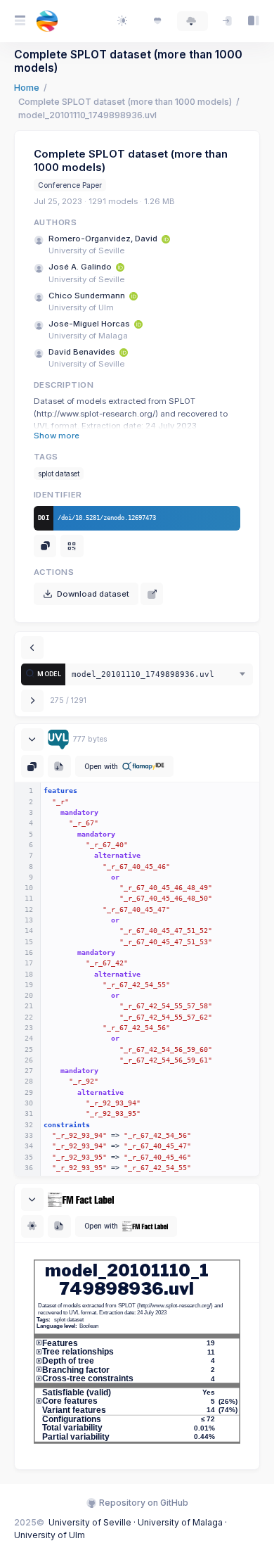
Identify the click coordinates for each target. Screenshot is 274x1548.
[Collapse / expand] (32, 739)
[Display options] (32, 1226)
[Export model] (59, 766)
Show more (56, 435)
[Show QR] (71, 546)
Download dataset (93, 594)
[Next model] (32, 701)
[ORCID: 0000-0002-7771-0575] (138, 324)
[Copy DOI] (45, 546)
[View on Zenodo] (152, 594)
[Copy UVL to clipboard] (32, 766)
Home (26, 87)
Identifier (58, 495)
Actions (54, 572)
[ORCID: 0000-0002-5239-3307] (133, 295)
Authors (55, 222)
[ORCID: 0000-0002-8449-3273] (123, 352)
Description (63, 385)
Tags (46, 457)
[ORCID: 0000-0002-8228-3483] (166, 238)
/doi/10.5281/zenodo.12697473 (107, 517)
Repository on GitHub (142, 1502)
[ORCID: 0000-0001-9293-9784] (120, 267)
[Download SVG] (59, 1226)
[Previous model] (32, 647)
